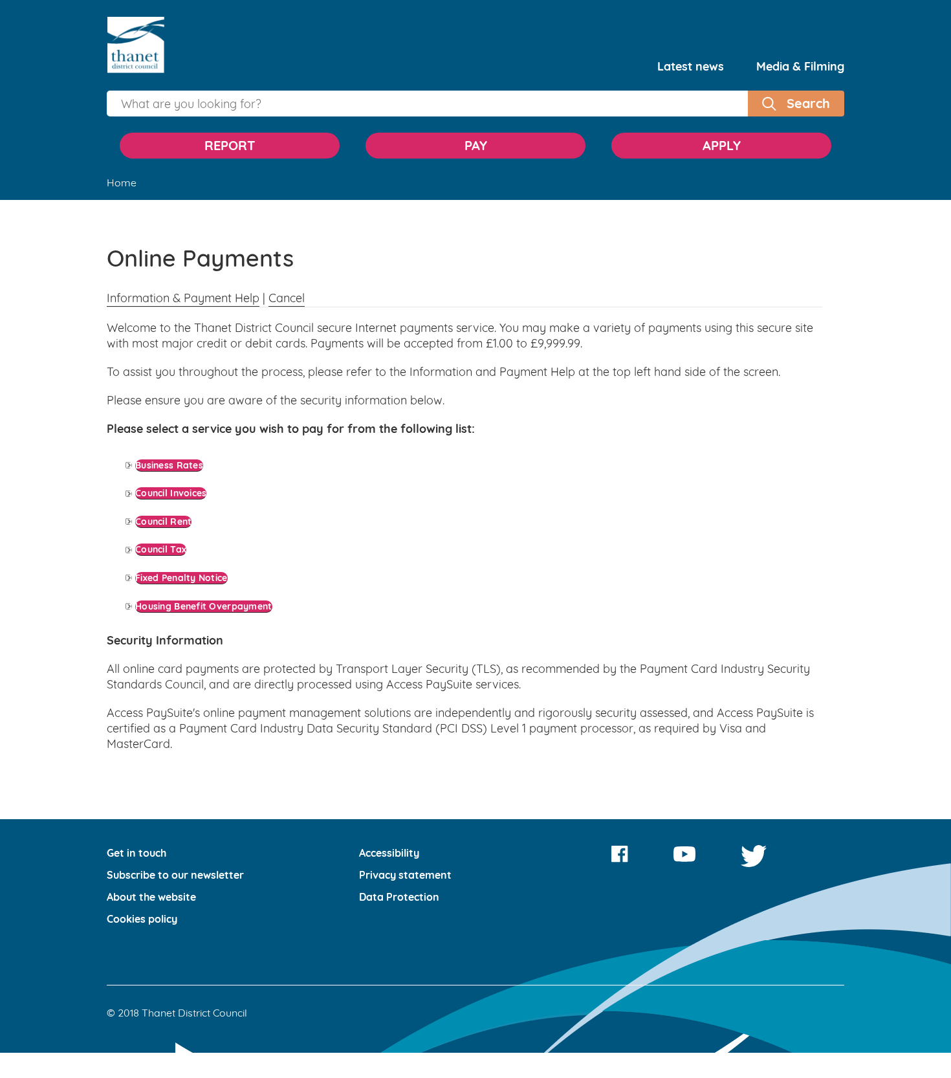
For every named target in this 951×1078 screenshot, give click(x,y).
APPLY (722, 145)
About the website (151, 834)
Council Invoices (179, 477)
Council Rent (169, 495)
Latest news (690, 66)
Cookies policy (142, 856)
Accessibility (389, 790)
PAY (476, 145)
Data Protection (399, 834)
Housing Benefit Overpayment (220, 549)
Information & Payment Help (183, 298)
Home (122, 182)
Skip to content (475, 21)
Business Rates (177, 459)
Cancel (286, 298)
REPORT (230, 145)
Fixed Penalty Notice (191, 530)
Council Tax (166, 512)
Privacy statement (405, 812)
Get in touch (136, 790)
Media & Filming (800, 66)
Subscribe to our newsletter (175, 812)
